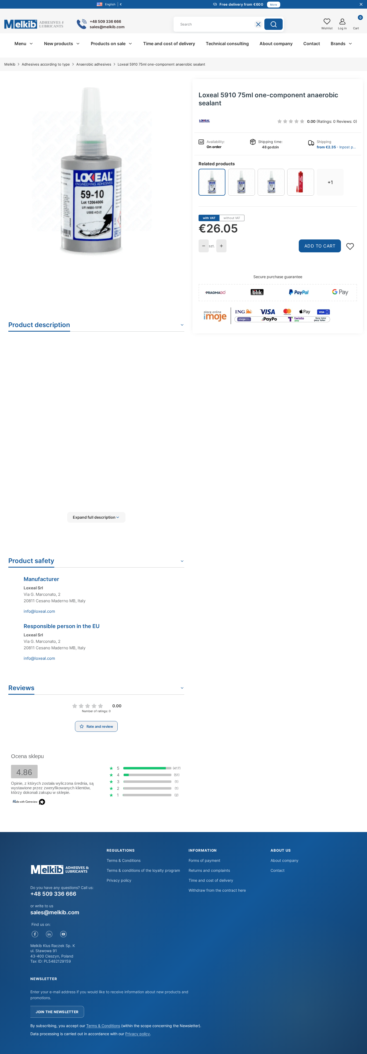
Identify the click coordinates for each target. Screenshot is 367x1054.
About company (284, 860)
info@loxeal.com (39, 611)
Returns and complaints (209, 870)
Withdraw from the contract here (217, 890)
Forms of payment (204, 860)
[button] (273, 24)
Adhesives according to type (46, 64)
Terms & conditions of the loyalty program (143, 870)
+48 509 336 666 (53, 894)
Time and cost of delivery (211, 880)
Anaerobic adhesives (93, 64)
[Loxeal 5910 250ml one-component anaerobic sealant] (271, 182)
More (273, 4)
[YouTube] (63, 934)
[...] (92, 171)
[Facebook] (34, 934)
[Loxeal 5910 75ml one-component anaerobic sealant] (212, 182)
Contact (278, 870)
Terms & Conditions (124, 860)
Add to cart (320, 246)
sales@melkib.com (54, 912)
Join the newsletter (57, 1012)
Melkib (9, 64)
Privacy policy (119, 880)
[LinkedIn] (49, 934)
